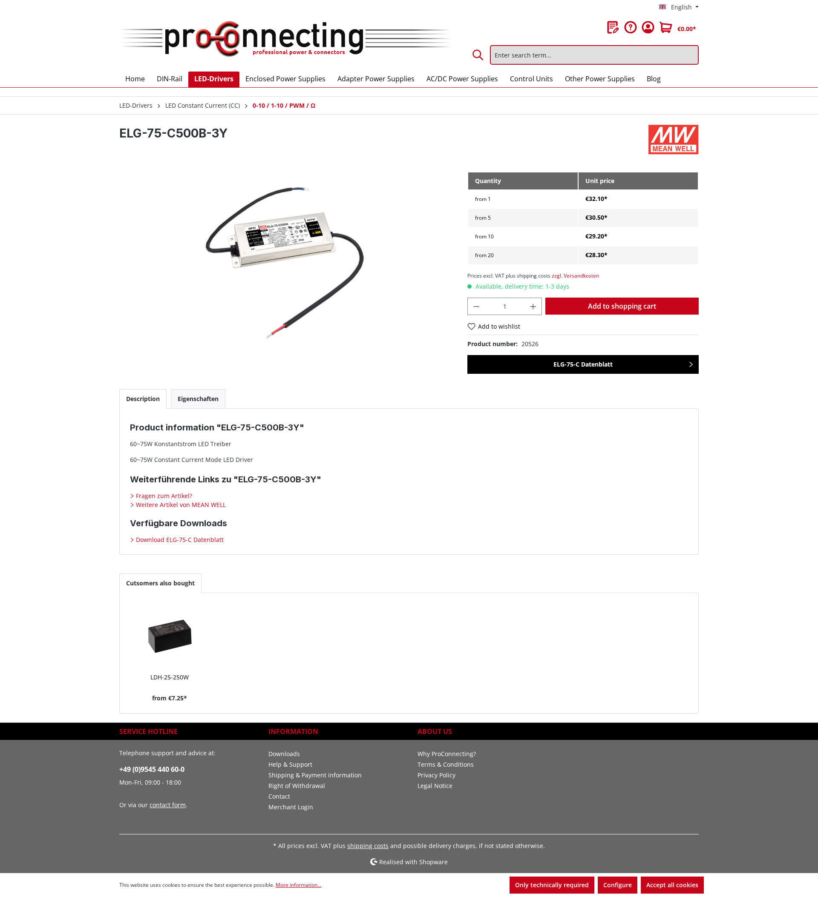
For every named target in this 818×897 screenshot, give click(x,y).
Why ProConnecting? (447, 754)
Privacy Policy (436, 775)
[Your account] (648, 27)
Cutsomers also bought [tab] (160, 583)
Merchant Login (290, 807)
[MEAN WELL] (673, 140)
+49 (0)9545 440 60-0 (151, 769)
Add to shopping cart (622, 306)
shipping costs (368, 846)
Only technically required (552, 885)
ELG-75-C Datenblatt (583, 364)
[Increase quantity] (533, 306)
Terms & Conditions (446, 764)
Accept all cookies (672, 885)
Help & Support (290, 764)
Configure (617, 885)
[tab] (143, 398)
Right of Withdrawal (296, 786)
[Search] (478, 55)
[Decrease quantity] (476, 306)
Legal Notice (435, 786)
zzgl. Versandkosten (575, 275)
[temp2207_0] (284, 263)
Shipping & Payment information (315, 775)
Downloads (284, 754)
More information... (298, 884)
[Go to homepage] (284, 40)
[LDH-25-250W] (169, 636)
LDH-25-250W (169, 677)
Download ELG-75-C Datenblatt (179, 540)
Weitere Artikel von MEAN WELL (180, 505)
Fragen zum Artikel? (163, 496)
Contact (279, 796)
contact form (168, 805)
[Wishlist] (613, 27)
